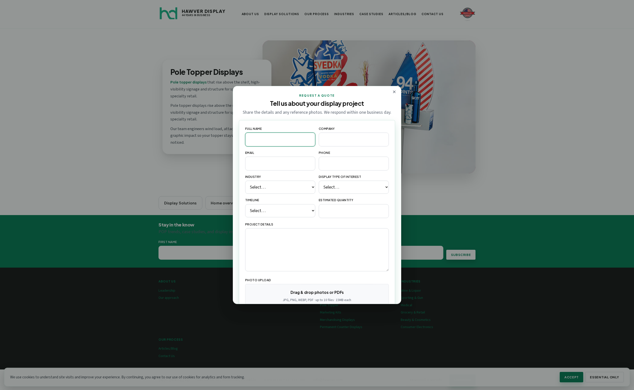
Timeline (252, 200)
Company (327, 129)
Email (249, 153)
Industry (253, 177)
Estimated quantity (336, 200)
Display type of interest (340, 177)
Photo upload (258, 280)
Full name (253, 129)
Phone (324, 153)
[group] (317, 302)
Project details (259, 224)
